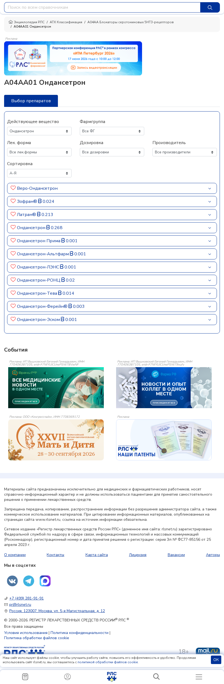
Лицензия (137, 554)
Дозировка (91, 143)
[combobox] (102, 7)
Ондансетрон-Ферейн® (43, 306)
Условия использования (26, 632)
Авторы (213, 554)
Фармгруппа (92, 122)
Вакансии (176, 554)
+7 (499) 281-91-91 (26, 598)
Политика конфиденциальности (79, 632)
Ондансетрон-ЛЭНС (38, 267)
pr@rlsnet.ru (20, 604)
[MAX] (45, 581)
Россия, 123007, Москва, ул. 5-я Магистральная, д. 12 (57, 610)
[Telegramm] (28, 581)
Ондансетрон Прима (39, 241)
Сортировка (20, 164)
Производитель (169, 143)
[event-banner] (56, 439)
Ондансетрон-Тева (37, 293)
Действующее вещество (33, 122)
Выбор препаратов (31, 101)
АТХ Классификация (66, 22)
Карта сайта (97, 554)
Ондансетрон (31, 228)
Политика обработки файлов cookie (36, 638)
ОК (216, 659)
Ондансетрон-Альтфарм (43, 254)
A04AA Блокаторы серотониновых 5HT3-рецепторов (130, 22)
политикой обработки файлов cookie (108, 662)
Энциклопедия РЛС (29, 22)
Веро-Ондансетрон (37, 188)
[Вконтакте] (12, 581)
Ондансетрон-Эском (39, 320)
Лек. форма (19, 143)
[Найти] (210, 7)
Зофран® (27, 201)
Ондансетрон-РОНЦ (39, 280)
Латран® (27, 215)
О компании (15, 554)
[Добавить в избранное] (13, 188)
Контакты (55, 554)
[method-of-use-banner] (73, 58)
